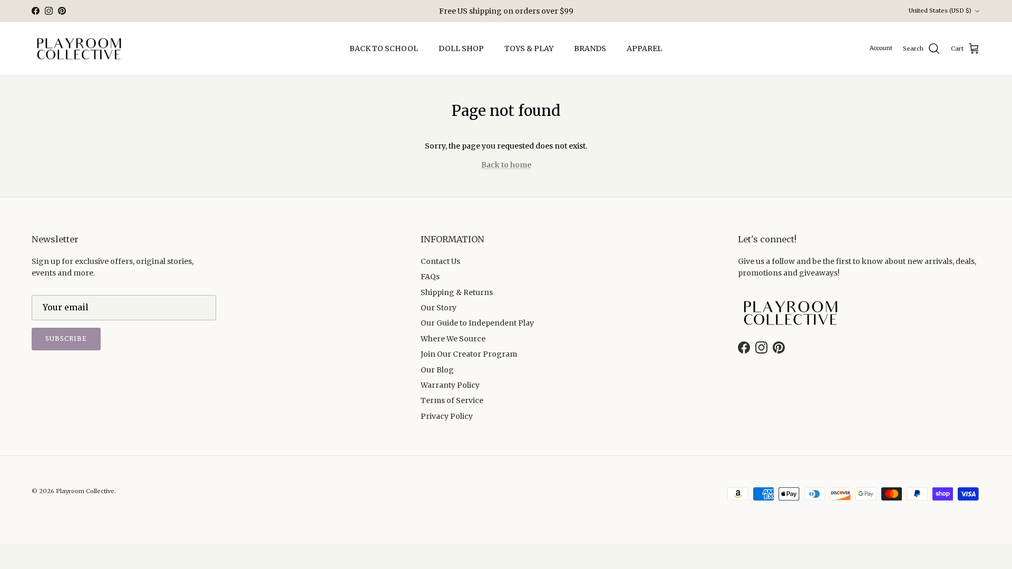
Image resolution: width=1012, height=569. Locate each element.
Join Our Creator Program (469, 354)
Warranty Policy (450, 385)
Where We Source (453, 339)
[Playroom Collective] (79, 49)
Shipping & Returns (457, 292)
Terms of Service (452, 400)
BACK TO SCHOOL (383, 48)
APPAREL (644, 48)
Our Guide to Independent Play (477, 323)
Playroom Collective (85, 491)
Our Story (438, 307)
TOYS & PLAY (528, 48)
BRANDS (590, 48)
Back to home (506, 165)
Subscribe (66, 338)
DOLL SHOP (461, 48)
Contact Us (440, 261)
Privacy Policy (447, 416)
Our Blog (437, 370)
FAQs (430, 276)
